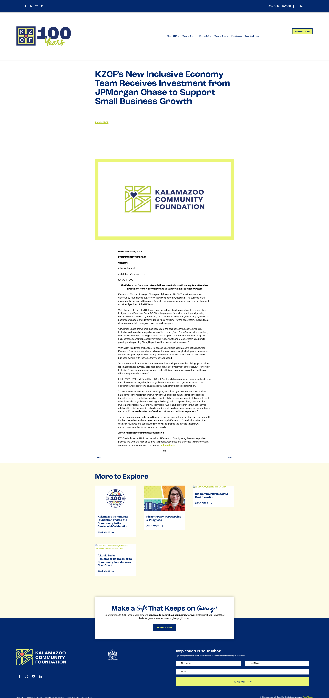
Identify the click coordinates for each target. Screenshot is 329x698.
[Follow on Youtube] (36, 5)
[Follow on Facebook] (25, 6)
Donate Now (302, 31)
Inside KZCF (101, 123)
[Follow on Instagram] (31, 5)
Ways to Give (187, 36)
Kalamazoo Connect (279, 6)
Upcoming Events (252, 36)
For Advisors (236, 36)
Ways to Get (204, 36)
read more (104, 532)
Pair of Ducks (308, 697)
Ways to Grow (220, 36)
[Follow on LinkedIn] (42, 5)
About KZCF (172, 36)
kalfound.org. (168, 445)
